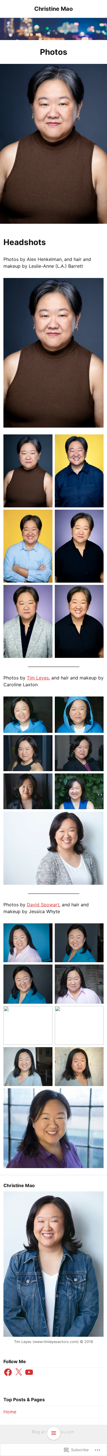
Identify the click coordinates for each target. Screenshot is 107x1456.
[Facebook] (8, 1372)
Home (9, 1412)
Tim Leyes (38, 678)
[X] (18, 1372)
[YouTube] (29, 1372)
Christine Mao (53, 8)
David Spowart (43, 904)
